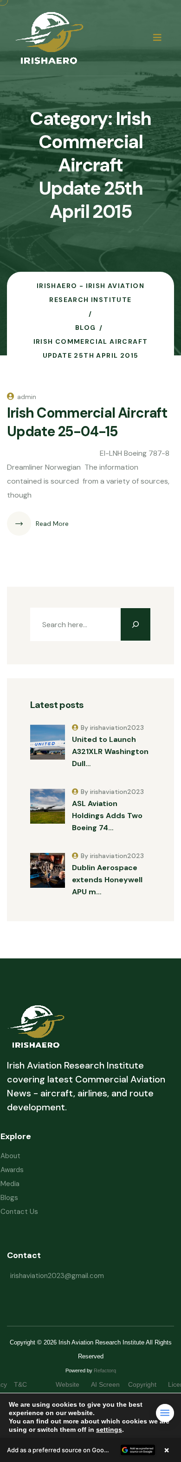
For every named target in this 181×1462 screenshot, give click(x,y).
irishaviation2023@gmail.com (57, 1275)
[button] (90, 1450)
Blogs (9, 1197)
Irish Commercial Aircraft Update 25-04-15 (87, 422)
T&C (29, 1384)
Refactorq (105, 1370)
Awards (12, 1169)
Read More (52, 523)
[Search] (135, 624)
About (10, 1155)
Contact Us (19, 1211)
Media (9, 1183)
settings (109, 1429)
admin (26, 397)
